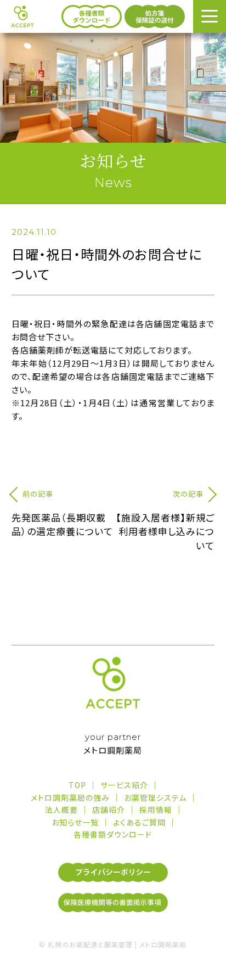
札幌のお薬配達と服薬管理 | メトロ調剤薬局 (117, 944)
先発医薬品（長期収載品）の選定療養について (62, 524)
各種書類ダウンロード (113, 834)
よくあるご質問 (139, 822)
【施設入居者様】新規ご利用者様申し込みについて (165, 531)
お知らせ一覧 (75, 822)
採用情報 (155, 809)
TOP (77, 784)
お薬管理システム (155, 797)
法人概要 (61, 809)
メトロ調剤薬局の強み (70, 797)
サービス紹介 (124, 784)
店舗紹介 (108, 809)
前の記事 (37, 493)
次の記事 (188, 493)
